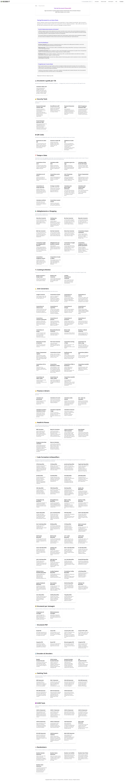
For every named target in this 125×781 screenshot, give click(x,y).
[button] (121, 2)
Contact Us (55, 779)
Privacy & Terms (60, 779)
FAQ (116, 1)
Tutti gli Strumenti (41, 5)
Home (36, 5)
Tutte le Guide (103, 1)
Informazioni (110, 1)
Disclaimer (66, 779)
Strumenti (97, 1)
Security (70, 779)
